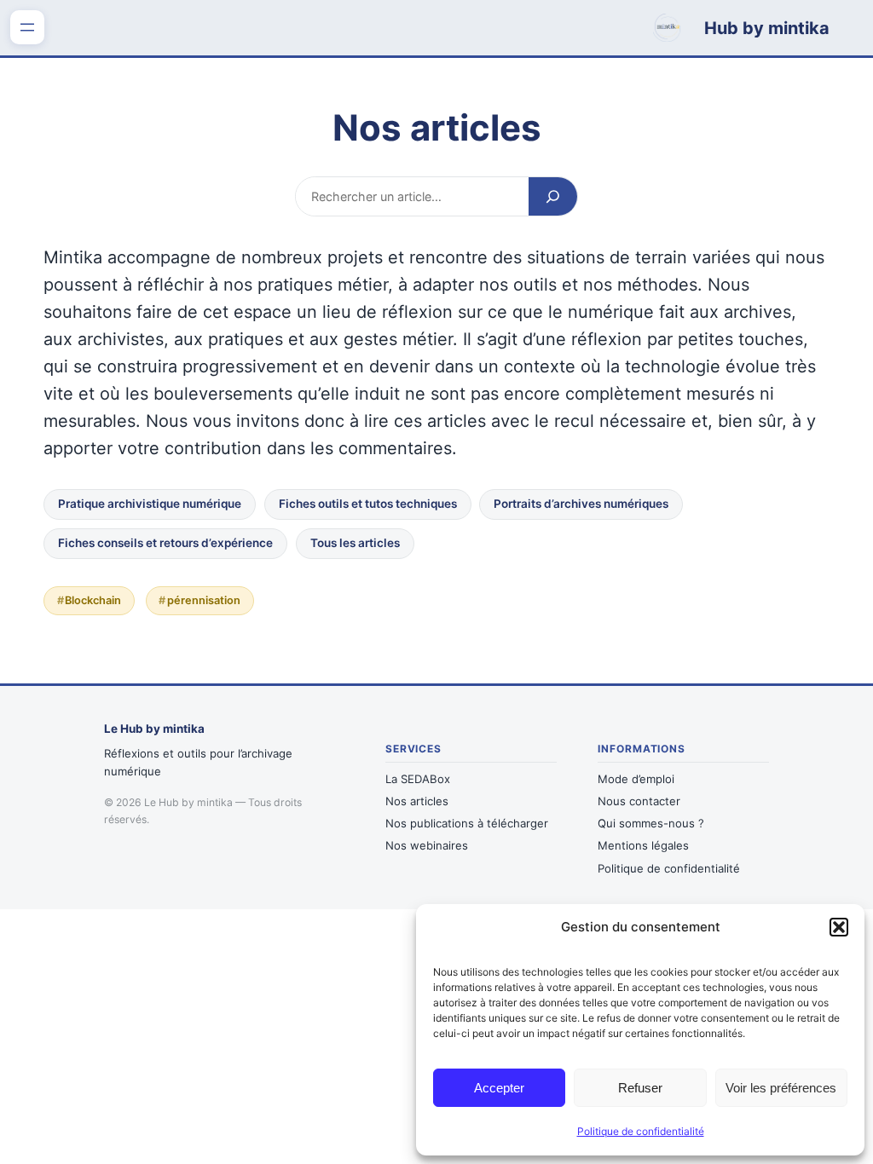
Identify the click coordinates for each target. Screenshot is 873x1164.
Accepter (499, 1087)
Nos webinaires (426, 845)
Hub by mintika (767, 28)
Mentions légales (643, 845)
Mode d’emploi (636, 779)
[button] (838, 927)
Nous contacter (639, 801)
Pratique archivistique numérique (149, 503)
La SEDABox (417, 779)
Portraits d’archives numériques (581, 503)
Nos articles (416, 801)
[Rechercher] (553, 196)
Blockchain (93, 600)
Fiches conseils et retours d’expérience (165, 543)
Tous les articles (355, 543)
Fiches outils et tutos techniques (368, 503)
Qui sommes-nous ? (651, 823)
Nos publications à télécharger (466, 823)
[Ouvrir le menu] (27, 27)
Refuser (640, 1087)
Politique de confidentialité (640, 1131)
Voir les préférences (781, 1087)
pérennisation (203, 600)
